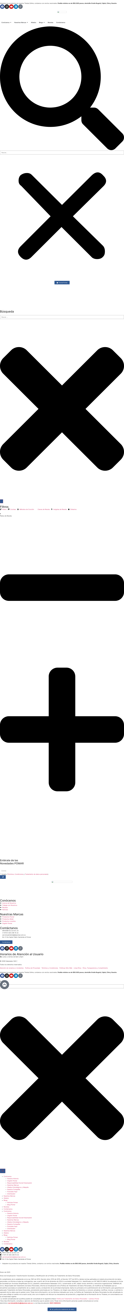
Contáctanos (8, 1209)
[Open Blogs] (44, 22)
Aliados (6, 1198)
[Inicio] (62, 14)
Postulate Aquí (12, 1192)
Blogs (5, 1200)
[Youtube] (11, 6)
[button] (62, 88)
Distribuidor (11, 1194)
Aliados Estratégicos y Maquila (18, 1187)
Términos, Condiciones (15, 874)
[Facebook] (2, 6)
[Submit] (3, 877)
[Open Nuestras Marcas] (27, 22)
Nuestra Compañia (13, 1189)
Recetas (6, 1207)
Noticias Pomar (12, 1202)
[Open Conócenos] (10, 22)
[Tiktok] (20, 1249)
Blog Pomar (11, 1205)
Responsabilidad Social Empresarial (19, 1183)
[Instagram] (7, 6)
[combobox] (62, 317)
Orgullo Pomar (12, 1181)
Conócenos (7, 1176)
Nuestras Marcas (11, 914)
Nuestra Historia (12, 1178)
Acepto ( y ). (25, 874)
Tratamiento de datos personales (36, 874)
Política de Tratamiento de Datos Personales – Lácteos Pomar (78, 1299)
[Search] (1, 501)
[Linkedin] (16, 6)
